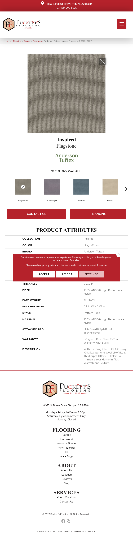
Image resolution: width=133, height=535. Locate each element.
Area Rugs (66, 456)
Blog (66, 483)
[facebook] (63, 521)
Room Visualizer (66, 497)
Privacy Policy (44, 531)
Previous (6, 184)
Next (126, 184)
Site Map (91, 531)
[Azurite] (81, 186)
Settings (92, 274)
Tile (67, 452)
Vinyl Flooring (66, 447)
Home (8, 41)
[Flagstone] (23, 186)
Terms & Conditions (62, 531)
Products (37, 41)
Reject (67, 274)
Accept (44, 274)
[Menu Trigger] (121, 24)
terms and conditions (75, 265)
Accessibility (80, 531)
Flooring (17, 41)
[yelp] (68, 521)
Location (66, 474)
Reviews (66, 479)
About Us (66, 470)
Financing (98, 214)
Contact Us (36, 214)
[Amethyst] (52, 186)
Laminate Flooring (66, 443)
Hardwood (66, 439)
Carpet (27, 41)
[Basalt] (110, 186)
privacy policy (49, 265)
